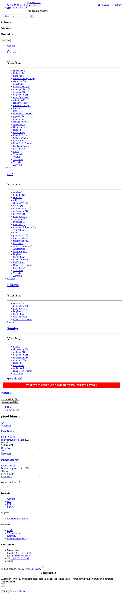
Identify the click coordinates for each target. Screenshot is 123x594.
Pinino (16, 151)
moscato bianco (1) (22, 208)
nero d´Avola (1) (21, 97)
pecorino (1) (19, 213)
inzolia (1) (18, 205)
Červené (11, 45)
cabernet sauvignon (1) (24, 78)
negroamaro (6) (20, 94)
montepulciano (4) (21, 89)
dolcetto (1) (18, 84)
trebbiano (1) (19, 224)
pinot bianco (13, 410)
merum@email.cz (22, 555)
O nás (10, 530)
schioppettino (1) (21, 121)
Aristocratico (19, 124)
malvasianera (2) (21, 86)
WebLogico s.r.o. (33, 569)
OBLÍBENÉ (16, 378)
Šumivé (10, 322)
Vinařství (17, 154)
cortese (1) (18, 197)
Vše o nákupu (13, 533)
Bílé (9, 167)
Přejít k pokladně (17, 591)
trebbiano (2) (19, 222)
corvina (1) (18, 303)
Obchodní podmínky (17, 538)
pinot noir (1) (19, 360)
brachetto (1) (19, 75)
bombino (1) (19, 194)
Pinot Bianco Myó (10, 459)
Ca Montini (18, 365)
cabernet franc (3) (21, 105)
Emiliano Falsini (21, 146)
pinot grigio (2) (20, 216)
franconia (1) (19, 108)
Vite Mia (17, 162)
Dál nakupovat (8, 582)
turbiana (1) (18, 243)
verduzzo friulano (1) (23, 246)
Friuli (3, 437)
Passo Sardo (19, 148)
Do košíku (6, 448)
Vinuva (16, 157)
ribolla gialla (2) (20, 238)
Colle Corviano (20, 138)
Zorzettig (17, 165)
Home (10, 407)
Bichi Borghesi (20, 127)
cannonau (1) (19, 81)
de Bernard (18, 368)
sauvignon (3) (19, 219)
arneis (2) (17, 192)
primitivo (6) (19, 100)
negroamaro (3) (20, 306)
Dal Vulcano (19, 140)
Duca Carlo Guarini (22, 143)
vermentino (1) (20, 230)
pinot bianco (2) (20, 235)
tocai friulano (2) (21, 240)
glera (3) (17, 346)
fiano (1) (17, 232)
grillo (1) (17, 200)
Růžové (11, 278)
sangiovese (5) (20, 102)
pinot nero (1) (19, 119)
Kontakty (11, 536)
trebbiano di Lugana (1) (24, 227)
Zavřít (5, 591)
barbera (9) (18, 73)
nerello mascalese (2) (23, 113)
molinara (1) (19, 352)
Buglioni (17, 129)
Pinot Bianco (7, 431)
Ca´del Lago (19, 132)
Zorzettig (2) (11, 399)
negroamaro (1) (20, 211)
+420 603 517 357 (20, 558)
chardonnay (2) (20, 203)
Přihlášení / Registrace (111, 5)
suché (8, 439)
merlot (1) (17, 111)
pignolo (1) (18, 116)
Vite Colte (18, 159)
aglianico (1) (19, 70)
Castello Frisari (20, 135)
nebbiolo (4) (19, 92)
